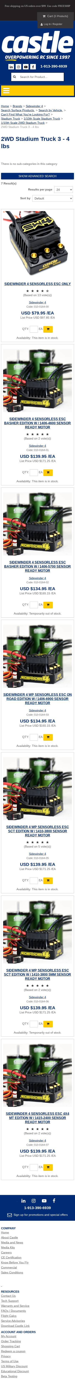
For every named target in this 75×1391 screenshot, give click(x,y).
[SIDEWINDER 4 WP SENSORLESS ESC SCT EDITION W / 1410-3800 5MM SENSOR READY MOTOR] (37, 932)
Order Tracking (11, 1341)
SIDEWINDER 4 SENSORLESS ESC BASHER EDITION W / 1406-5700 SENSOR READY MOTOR (37, 566)
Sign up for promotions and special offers (40, 1214)
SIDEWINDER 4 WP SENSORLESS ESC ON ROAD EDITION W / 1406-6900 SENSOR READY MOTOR (37, 699)
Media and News (12, 1242)
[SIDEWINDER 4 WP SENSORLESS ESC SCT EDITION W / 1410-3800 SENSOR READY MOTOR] (37, 788)
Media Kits (8, 1247)
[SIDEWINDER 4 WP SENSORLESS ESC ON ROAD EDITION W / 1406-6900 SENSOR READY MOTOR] (37, 656)
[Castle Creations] (37, 41)
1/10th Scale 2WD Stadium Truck (23, 122)
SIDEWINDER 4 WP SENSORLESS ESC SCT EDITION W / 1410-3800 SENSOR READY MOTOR (37, 831)
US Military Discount (14, 1366)
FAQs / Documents (13, 1310)
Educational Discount (15, 1371)
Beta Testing (9, 1376)
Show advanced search (37, 176)
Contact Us (8, 1295)
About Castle (9, 1237)
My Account (8, 1336)
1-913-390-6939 (53, 66)
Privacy (6, 1356)
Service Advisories (13, 1320)
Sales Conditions (12, 1272)
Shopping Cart (10, 1346)
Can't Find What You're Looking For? (25, 114)
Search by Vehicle (51, 110)
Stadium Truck (10, 118)
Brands (17, 106)
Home (5, 106)
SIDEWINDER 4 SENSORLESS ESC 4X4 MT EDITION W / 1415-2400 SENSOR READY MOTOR (37, 1118)
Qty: (25, 329)
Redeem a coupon (13, 1351)
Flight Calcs (8, 1315)
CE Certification (11, 1257)
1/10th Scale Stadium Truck (42, 118)
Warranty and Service (15, 1305)
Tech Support (10, 1300)
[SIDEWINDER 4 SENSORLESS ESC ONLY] (37, 245)
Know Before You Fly (15, 1262)
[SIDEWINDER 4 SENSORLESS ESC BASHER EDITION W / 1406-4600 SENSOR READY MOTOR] (37, 380)
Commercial (9, 1267)
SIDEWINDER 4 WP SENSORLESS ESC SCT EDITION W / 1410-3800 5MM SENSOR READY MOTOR (37, 974)
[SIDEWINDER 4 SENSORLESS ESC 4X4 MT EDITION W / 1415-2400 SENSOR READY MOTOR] (37, 1075)
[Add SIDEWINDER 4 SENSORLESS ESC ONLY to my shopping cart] (48, 329)
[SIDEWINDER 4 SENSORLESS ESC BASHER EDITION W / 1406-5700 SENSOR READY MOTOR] (37, 524)
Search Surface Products (18, 110)
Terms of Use (10, 1361)
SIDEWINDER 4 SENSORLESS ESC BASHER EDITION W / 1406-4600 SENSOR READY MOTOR (37, 423)
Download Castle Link (15, 1325)
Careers (6, 1252)
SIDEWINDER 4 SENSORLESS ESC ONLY (37, 284)
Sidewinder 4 (34, 106)
